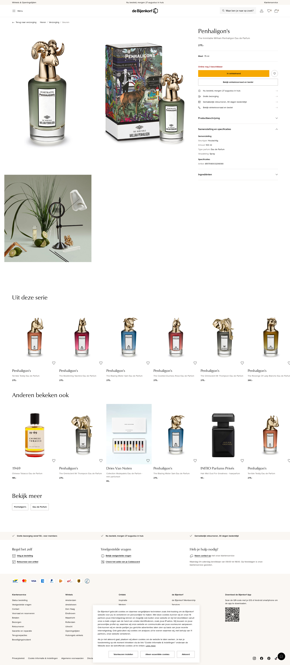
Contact (15, 609)
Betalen (15, 617)
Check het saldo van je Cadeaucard (123, 561)
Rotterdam (70, 622)
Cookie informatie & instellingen (43, 658)
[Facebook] (261, 658)
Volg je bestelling (25, 555)
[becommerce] (87, 582)
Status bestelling (19, 600)
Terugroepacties (19, 635)
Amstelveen (70, 604)
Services (176, 604)
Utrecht (68, 626)
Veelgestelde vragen (21, 604)
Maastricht (70, 617)
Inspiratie (123, 600)
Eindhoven (70, 613)
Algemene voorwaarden (72, 658)
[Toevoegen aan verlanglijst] (274, 73)
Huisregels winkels (74, 635)
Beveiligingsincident (21, 639)
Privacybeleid (18, 658)
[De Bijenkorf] (145, 11)
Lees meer (151, 645)
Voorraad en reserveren (23, 613)
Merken (122, 604)
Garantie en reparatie (22, 631)
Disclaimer (92, 658)
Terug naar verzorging (26, 22)
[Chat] (281, 656)
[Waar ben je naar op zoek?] (223, 10)
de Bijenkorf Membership (183, 600)
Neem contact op (203, 555)
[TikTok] (276, 658)
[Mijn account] (261, 11)
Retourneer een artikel (27, 561)
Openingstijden (72, 631)
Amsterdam (70, 600)
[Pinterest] (269, 658)
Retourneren (18, 626)
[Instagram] (254, 658)
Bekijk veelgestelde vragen (118, 555)
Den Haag (70, 609)
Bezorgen (16, 622)
